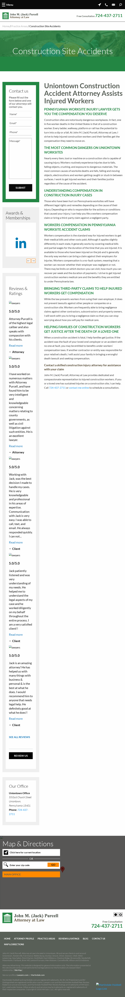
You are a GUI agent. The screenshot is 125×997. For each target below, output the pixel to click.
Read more (16, 345)
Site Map (18, 970)
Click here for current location (25, 852)
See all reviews (19, 737)
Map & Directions (14, 944)
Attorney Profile (24, 938)
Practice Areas (19, 26)
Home (5, 26)
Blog (85, 938)
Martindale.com (38, 975)
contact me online (79, 387)
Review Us (21, 755)
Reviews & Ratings (69, 938)
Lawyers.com (22, 975)
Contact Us (98, 938)
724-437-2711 (109, 15)
